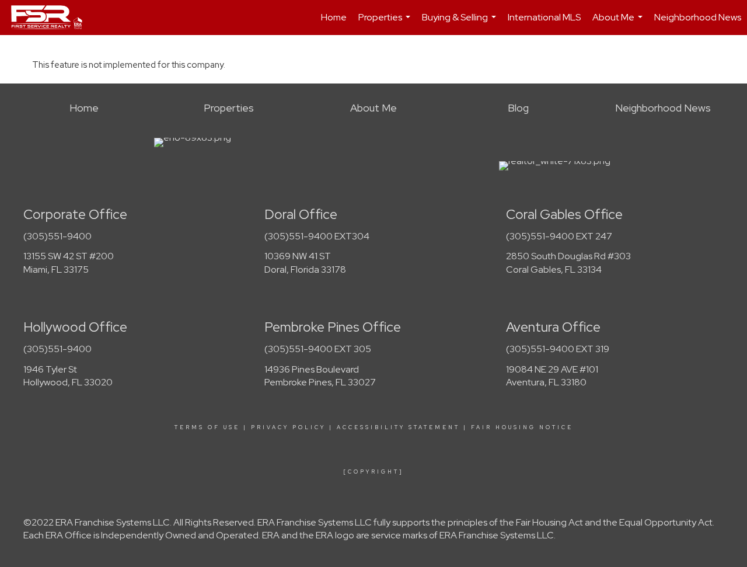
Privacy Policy (288, 427)
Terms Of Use (207, 427)
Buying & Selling (460, 23)
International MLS (544, 17)
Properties (385, 23)
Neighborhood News (697, 17)
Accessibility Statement (398, 427)
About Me (618, 23)
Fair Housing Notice (522, 427)
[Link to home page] (52, 17)
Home (334, 17)
